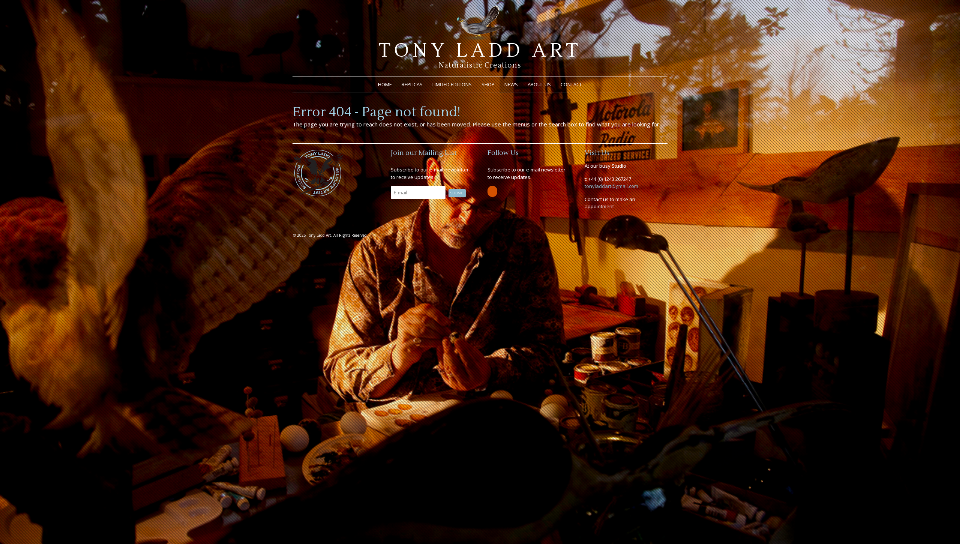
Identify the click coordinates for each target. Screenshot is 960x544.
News (511, 84)
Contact (571, 84)
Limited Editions (452, 84)
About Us (539, 84)
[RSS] (493, 191)
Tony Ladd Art (480, 51)
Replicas (412, 84)
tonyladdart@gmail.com (611, 186)
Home (385, 84)
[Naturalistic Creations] (480, 37)
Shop (488, 84)
